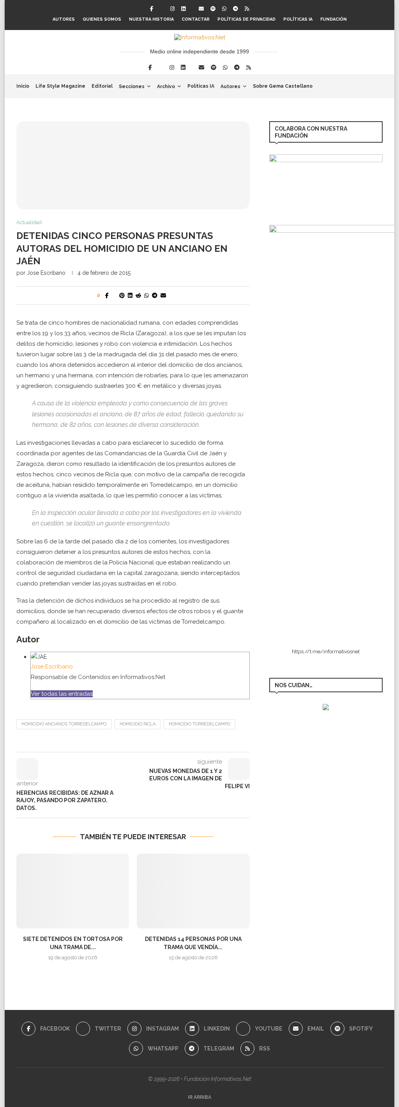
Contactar (196, 19)
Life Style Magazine (60, 86)
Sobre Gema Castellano (282, 86)
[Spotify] (212, 9)
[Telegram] (235, 9)
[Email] (201, 9)
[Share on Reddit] (138, 295)
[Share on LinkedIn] (130, 295)
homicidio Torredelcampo (199, 724)
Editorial (102, 86)
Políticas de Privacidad (246, 19)
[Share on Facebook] (107, 295)
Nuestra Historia (151, 19)
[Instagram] (172, 9)
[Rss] (247, 9)
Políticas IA (297, 19)
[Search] (379, 86)
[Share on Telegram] (154, 295)
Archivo (166, 86)
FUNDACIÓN (333, 19)
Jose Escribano (46, 273)
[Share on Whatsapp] (146, 295)
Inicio (22, 86)
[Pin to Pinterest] (122, 295)
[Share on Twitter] (114, 295)
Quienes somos (102, 19)
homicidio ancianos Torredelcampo (63, 724)
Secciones (132, 86)
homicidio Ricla (137, 724)
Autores (64, 19)
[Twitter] (162, 9)
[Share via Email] (163, 295)
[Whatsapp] (224, 9)
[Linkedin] (183, 9)
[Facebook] (151, 9)
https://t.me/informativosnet (326, 651)
